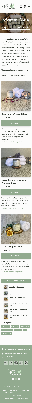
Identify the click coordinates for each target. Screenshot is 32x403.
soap (24, 330)
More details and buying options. (12, 142)
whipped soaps (7, 333)
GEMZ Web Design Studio (21, 398)
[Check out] (25, 6)
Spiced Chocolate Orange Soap (18, 315)
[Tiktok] (19, 379)
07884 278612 (9, 356)
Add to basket (15, 123)
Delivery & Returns (10, 393)
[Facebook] (13, 379)
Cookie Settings (16, 395)
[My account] (21, 6)
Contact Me (16, 390)
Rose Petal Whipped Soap (14, 114)
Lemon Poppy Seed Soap (16, 287)
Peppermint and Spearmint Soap (18, 309)
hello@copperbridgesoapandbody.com (16, 353)
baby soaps (5, 326)
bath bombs (15, 326)
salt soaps (18, 330)
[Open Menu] (29, 6)
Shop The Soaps (7, 390)
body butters (25, 326)
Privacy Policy (25, 390)
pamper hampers (7, 330)
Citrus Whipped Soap (12, 246)
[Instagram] (16, 379)
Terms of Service (22, 393)
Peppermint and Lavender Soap (18, 303)
